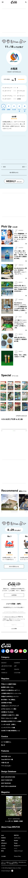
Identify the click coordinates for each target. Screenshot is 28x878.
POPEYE (3, 838)
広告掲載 (3, 856)
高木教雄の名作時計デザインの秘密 (11, 721)
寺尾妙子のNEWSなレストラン (10, 696)
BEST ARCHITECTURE (8, 777)
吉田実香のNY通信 (6, 703)
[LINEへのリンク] (25, 651)
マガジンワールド (18, 851)
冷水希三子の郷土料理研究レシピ (10, 730)
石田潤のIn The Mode (7, 712)
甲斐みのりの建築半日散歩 (8, 684)
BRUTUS (16, 835)
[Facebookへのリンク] (3, 651)
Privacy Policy (17, 856)
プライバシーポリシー (10, 617)
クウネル (3, 848)
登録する (14, 625)
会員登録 (14, 595)
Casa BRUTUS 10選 (7, 759)
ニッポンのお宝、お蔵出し (8, 724)
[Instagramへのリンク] (12, 651)
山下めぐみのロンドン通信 (8, 709)
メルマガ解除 (14, 628)
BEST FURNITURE (6, 780)
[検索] (26, 2)
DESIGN (3, 663)
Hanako (16, 840)
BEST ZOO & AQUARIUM (8, 786)
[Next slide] (26, 512)
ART (15, 666)
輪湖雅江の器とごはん (7, 687)
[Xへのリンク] (7, 651)
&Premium (4, 843)
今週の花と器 (5, 762)
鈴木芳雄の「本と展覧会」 (8, 699)
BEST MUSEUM (6, 783)
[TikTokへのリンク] (16, 651)
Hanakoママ (17, 845)
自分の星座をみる (14, 566)
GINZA (3, 840)
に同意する (13, 617)
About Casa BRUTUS (10, 827)
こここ (15, 848)
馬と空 (3, 745)
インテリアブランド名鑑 (8, 727)
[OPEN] (2, 2)
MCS (2, 851)
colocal (3, 845)
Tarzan (16, 843)
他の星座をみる (14, 172)
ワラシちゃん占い (6, 766)
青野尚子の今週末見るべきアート (10, 690)
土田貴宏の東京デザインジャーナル (11, 693)
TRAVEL (16, 669)
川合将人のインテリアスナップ (10, 706)
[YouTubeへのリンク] (20, 651)
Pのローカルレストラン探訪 (9, 718)
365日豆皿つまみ (6, 756)
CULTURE (17, 673)
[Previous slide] (2, 512)
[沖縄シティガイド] (9, 502)
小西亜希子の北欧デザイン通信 (10, 715)
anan (2, 835)
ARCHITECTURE (6, 666)
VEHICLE (4, 673)
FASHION (17, 663)
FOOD (3, 669)
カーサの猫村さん (6, 742)
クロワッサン (17, 838)
